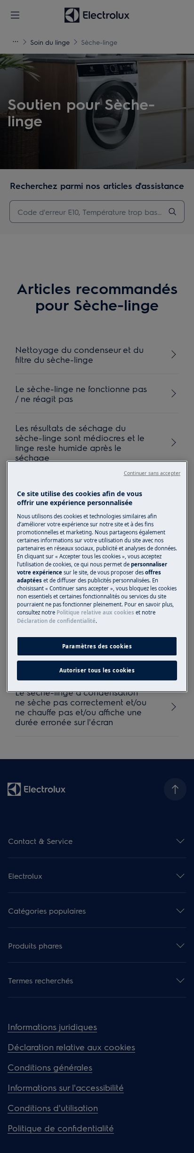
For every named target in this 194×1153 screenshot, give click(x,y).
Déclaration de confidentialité (56, 620)
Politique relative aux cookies (95, 612)
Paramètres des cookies (97, 646)
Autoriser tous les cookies (97, 670)
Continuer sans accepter (152, 473)
